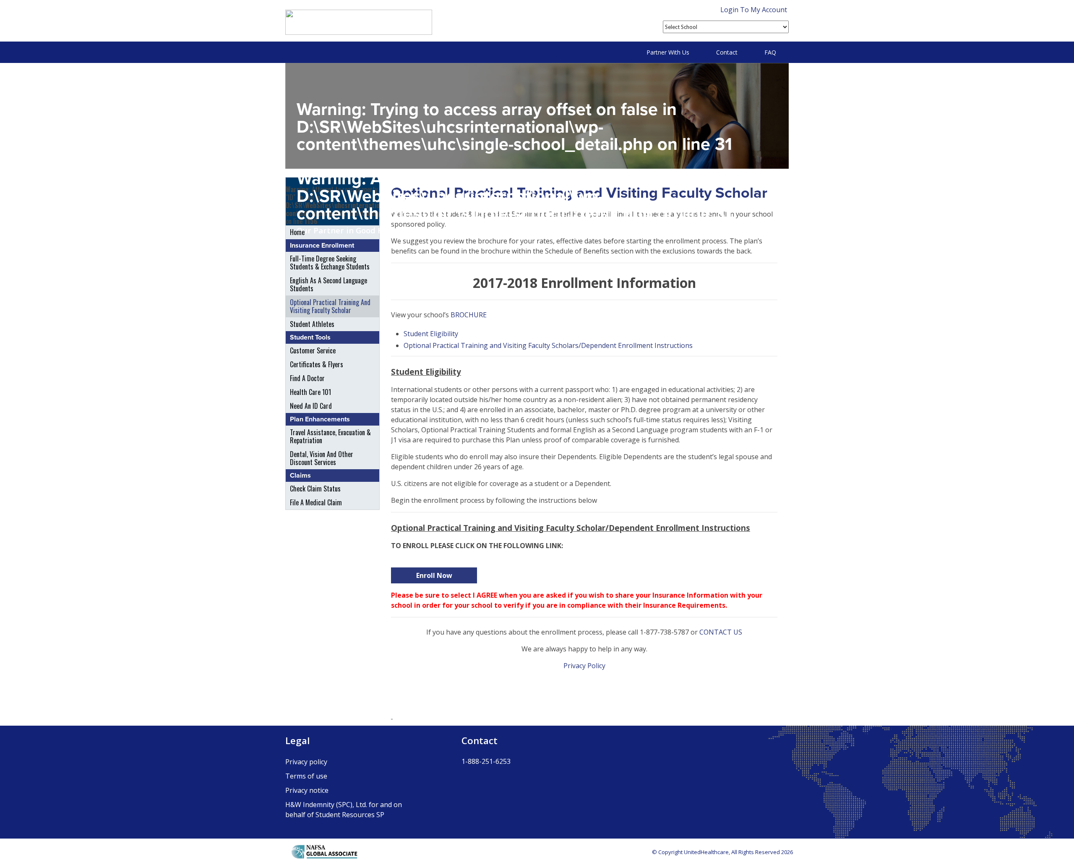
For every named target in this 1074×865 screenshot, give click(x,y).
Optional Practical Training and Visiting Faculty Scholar (330, 306)
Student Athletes (312, 324)
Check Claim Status (315, 488)
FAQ (770, 52)
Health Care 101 (310, 392)
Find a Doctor (307, 378)
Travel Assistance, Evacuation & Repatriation (330, 436)
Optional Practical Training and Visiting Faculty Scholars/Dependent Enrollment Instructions (548, 345)
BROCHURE (469, 314)
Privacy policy (306, 761)
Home (297, 232)
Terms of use (306, 776)
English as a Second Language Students (328, 284)
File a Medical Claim (316, 502)
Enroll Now (434, 575)
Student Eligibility (431, 333)
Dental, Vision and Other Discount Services (321, 458)
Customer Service (313, 350)
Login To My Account (753, 9)
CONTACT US (720, 632)
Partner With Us (667, 52)
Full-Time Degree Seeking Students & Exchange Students (330, 262)
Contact (727, 52)
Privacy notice (306, 790)
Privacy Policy (584, 665)
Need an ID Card (311, 406)
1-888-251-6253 (486, 761)
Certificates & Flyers (316, 364)
